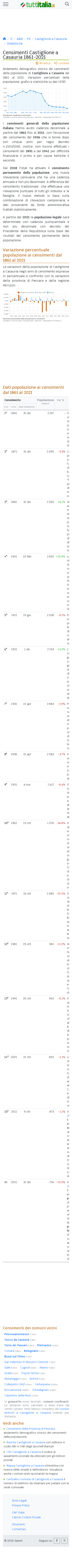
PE (29, 39)
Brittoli (37, 1378)
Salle (10, 1367)
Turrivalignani (44, 1390)
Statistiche (15, 44)
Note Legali (19, 1500)
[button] (66, 4)
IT (11, 39)
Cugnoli (28, 1367)
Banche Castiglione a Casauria (26, 1442)
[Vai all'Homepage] (37, 4)
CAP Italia (18, 1512)
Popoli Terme (34, 1373)
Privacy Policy (20, 1505)
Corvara (12, 1351)
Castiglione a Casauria (51, 39)
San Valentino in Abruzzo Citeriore (29, 1362)
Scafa (11, 1373)
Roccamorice (16, 1390)
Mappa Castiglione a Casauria (25, 1465)
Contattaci (19, 1529)
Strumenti (18, 1524)
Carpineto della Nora (21, 1395)
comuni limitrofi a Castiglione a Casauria (36, 1410)
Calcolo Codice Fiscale (26, 1517)
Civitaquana (46, 1384)
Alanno (47, 1367)
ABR (20, 39)
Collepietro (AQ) (18, 1384)
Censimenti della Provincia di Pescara (31, 1428)
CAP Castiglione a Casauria (24, 1452)
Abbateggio (15, 1378)
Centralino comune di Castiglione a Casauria (35, 1479)
